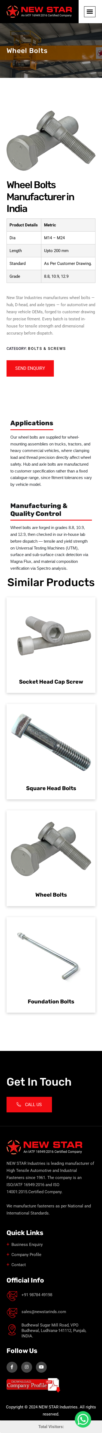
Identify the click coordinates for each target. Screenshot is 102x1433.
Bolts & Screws (47, 348)
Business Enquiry (27, 1244)
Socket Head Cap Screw (51, 681)
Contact (18, 1264)
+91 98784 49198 (36, 1294)
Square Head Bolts (51, 788)
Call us (33, 1104)
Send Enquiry (30, 368)
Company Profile (26, 1254)
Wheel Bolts (51, 894)
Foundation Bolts (51, 1001)
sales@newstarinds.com (43, 1311)
